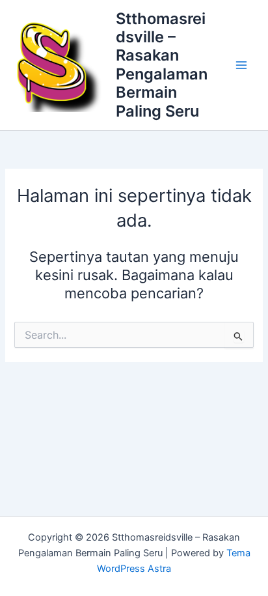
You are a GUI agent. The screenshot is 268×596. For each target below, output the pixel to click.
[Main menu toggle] (241, 65)
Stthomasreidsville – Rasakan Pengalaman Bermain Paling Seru (162, 65)
